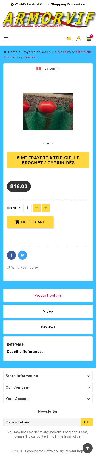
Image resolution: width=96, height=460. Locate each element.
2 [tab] (48, 143)
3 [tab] (52, 143)
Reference (15, 344)
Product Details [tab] (48, 295)
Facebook (11, 255)
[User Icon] (78, 38)
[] (25, 235)
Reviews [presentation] (48, 327)
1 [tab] (43, 143)
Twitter (22, 255)
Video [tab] (48, 311)
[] (13, 235)
